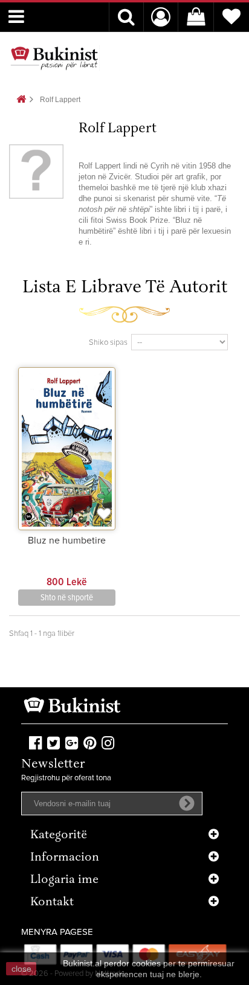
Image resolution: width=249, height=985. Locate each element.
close (21, 969)
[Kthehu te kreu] (21, 99)
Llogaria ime (64, 880)
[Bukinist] (54, 58)
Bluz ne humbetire (67, 540)
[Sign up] (186, 803)
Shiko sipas (108, 343)
